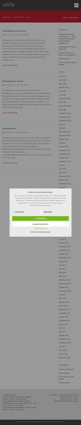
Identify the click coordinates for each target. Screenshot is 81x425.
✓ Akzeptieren (40, 218)
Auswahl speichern (40, 224)
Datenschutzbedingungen (40, 232)
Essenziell (19, 212)
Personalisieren (40, 228)
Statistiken (47, 212)
